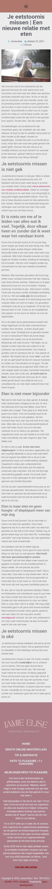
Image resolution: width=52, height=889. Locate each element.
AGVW (8, 881)
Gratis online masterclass (26, 749)
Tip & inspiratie (26, 755)
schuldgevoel (8, 617)
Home (26, 743)
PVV (15, 881)
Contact (24, 881)
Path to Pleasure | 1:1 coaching (26, 762)
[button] (26, 6)
